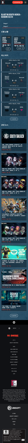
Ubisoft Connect (14, 416)
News (14, 421)
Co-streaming (16, 2)
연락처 (14, 429)
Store (14, 413)
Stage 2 (5, 26)
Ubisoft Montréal (14, 342)
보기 (8, 49)
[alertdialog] (14, 436)
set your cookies (7, 440)
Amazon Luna (14, 364)
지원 (14, 424)
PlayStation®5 (14, 357)
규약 (14, 373)
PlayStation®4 (14, 359)
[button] (14, 65)
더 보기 (19, 48)
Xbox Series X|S (14, 351)
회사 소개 (14, 418)
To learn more (16, 439)
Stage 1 (5, 23)
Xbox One (14, 354)
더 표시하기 (14, 119)
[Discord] (14, 322)
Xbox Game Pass (14, 349)
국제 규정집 (14, 371)
